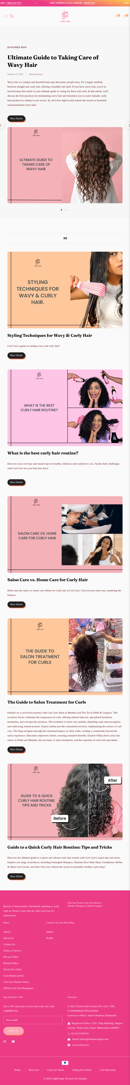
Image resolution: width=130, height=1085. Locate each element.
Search (6, 931)
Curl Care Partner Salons (16, 982)
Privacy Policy (11, 957)
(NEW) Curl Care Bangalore (18, 988)
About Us (8, 938)
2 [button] (64, 209)
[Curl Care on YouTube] (14, 1041)
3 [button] (67, 209)
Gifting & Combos (82, 1070)
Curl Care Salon (55, 1070)
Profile (49, 938)
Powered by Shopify (76, 1078)
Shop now (76, 3)
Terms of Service (12, 950)
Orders (49, 931)
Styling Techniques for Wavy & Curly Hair (49, 335)
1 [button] (61, 209)
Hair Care (34, 1070)
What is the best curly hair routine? (42, 453)
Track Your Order (12, 969)
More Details (16, 118)
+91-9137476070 (79, 1033)
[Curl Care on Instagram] (5, 1041)
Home (17, 1070)
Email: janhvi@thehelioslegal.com (90, 1039)
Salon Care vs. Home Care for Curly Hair (47, 579)
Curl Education (108, 1070)
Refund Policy (10, 963)
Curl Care (58, 1078)
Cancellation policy (13, 975)
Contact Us (9, 944)
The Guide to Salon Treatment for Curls (46, 702)
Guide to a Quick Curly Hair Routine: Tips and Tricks (59, 847)
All (65, 238)
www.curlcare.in (80, 1045)
